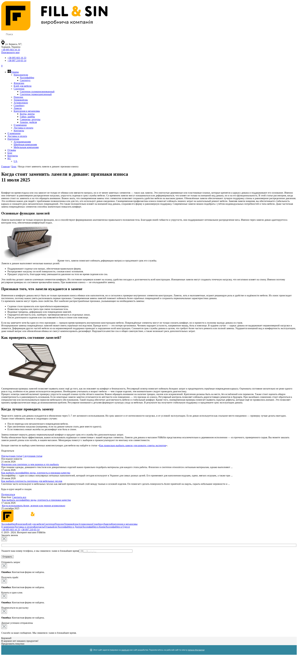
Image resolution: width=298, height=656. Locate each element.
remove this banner (196, 650)
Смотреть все (19, 497)
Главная (5, 166)
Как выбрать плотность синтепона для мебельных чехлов (31, 481)
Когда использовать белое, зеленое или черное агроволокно (33, 505)
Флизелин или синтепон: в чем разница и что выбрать (30, 464)
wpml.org (125, 650)
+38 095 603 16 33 (10, 49)
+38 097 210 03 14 (16, 60)
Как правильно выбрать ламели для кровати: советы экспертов (132, 445)
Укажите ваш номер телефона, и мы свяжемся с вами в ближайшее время (40, 551)
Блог (13, 166)
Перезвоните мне (10, 52)
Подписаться (8, 494)
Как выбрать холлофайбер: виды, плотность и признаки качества (35, 472)
